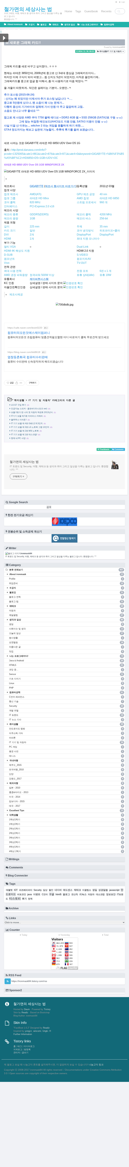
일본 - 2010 (66, 787)
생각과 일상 (69, 24)
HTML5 (66, 665)
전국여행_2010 (66, 769)
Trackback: (104, 449)
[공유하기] (17, 382)
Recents (106, 11)
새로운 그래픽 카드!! (25, 42)
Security (66, 706)
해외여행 (39, 30)
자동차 (66, 610)
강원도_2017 (66, 778)
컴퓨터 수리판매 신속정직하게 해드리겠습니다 (35, 361)
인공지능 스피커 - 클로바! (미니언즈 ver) (29, 408)
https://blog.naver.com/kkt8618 (24, 352)
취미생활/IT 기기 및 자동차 (110, 51)
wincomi (37, 1031)
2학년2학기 (66, 833)
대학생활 (72, 30)
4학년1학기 (66, 847)
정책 (30, 899)
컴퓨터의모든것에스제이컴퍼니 (29, 332)
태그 (19, 1046)
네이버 (58, 890)
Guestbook (91, 11)
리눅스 (83, 894)
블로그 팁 (66, 601)
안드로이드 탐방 (66, 728)
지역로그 (17, 1049)
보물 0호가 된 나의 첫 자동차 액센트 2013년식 (32, 412)
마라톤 (66, 738)
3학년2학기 (66, 842)
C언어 (45, 894)
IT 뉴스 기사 (66, 719)
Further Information (22, 1034)
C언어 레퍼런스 (66, 697)
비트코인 (21, 894)
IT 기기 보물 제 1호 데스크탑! (24, 434)
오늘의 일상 (66, 633)
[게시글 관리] (21, 382)
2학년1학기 (66, 828)
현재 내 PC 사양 (18, 438)
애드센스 (67, 890)
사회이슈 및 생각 (66, 628)
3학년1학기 (66, 837)
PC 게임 (66, 747)
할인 (51, 890)
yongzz (28, 1031)
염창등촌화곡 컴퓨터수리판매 (28, 357)
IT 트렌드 (66, 715)
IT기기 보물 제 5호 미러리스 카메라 (27, 416)
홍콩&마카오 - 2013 (66, 792)
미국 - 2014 (66, 797)
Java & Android (66, 660)
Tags (78, 11)
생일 (66, 624)
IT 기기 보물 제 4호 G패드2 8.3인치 (27, 423)
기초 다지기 (66, 678)
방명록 (27, 1049)
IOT (16, 890)
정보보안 (111, 894)
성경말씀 (66, 642)
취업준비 (66, 583)
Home (68, 11)
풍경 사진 (66, 751)
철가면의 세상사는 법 (24, 461)
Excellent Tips (56, 30)
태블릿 (9, 890)
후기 (24, 898)
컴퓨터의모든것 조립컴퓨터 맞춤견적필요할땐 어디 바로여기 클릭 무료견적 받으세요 (58, 337)
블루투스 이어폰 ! (19, 420)
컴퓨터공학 (108, 24)
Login (123, 2)
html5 (58, 894)
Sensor (66, 674)
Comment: (119, 449)
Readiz (25, 1012)
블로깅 (43, 24)
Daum (27, 1009)
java (29, 894)
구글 (51, 894)
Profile (66, 579)
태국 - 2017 (66, 806)
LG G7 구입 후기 (18, 405)
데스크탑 (100, 894)
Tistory (47, 1009)
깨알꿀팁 (66, 615)
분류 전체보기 (66, 569)
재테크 (55, 24)
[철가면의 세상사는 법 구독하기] (8, 981)
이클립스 (86, 890)
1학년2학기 (66, 824)
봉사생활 (66, 638)
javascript (114, 890)
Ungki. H (46, 1031)
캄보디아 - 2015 (66, 801)
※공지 (31, 24)
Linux (66, 683)
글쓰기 (25, 1052)
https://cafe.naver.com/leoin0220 (25, 327)
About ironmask (15, 24)
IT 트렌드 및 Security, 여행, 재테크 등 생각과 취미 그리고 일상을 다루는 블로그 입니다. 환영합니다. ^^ (59, 468)
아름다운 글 (66, 647)
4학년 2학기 (66, 851)
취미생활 (11, 30)
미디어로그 (29, 1046)
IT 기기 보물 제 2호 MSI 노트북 (25, 431)
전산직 (74, 894)
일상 (45, 890)
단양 (66, 774)
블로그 (66, 894)
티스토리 (15, 898)
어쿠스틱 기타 (66, 733)
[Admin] (115, 2)
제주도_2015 (66, 765)
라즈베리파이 (25, 890)
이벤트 (36, 894)
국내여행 (25, 30)
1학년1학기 (66, 819)
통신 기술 (66, 701)
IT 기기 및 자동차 (39, 400)
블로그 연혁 (66, 597)
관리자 (16, 1052)
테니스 (66, 756)
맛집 (66, 651)
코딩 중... (66, 669)
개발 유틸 (66, 710)
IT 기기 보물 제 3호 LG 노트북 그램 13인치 (30, 427)
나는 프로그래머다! (89, 24)
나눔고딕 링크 (96, 1064)
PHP (66, 688)
